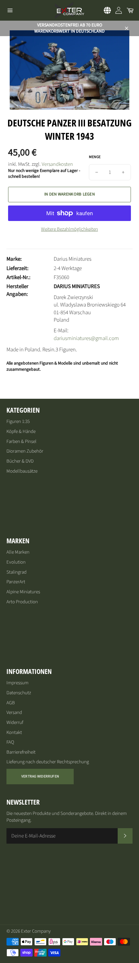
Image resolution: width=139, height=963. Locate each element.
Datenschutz (18, 692)
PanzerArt (15, 581)
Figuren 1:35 (18, 421)
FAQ (10, 742)
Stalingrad (16, 572)
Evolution (16, 562)
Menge (95, 157)
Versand (14, 712)
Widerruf (14, 722)
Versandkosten (57, 164)
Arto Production (22, 601)
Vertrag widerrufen (40, 776)
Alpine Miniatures (23, 591)
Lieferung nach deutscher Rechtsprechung (47, 761)
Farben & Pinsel (21, 441)
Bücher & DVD (20, 461)
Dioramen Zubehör (24, 451)
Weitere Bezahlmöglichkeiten (69, 229)
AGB (10, 702)
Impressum (17, 682)
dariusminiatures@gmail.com (86, 338)
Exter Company (36, 931)
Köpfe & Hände (21, 431)
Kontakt (14, 732)
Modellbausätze (21, 471)
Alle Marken (17, 552)
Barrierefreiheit (21, 752)
